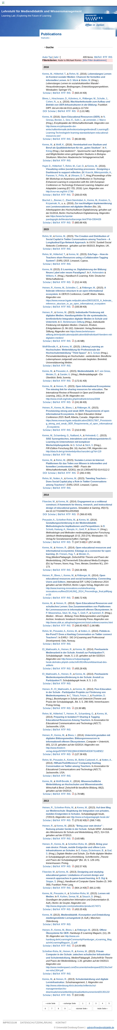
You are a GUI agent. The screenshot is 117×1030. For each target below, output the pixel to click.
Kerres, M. (47, 74)
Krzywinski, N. (53, 203)
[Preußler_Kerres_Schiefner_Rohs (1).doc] (73, 542)
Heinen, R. (47, 287)
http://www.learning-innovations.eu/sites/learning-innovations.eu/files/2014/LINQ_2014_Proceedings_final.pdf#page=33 (79, 591)
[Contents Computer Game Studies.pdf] (88, 888)
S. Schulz (95, 353)
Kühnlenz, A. (74, 98)
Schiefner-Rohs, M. (66, 520)
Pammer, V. (52, 175)
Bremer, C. (59, 200)
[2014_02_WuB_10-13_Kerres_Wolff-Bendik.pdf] (73, 794)
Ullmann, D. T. (78, 175)
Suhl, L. (78, 120)
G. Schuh (77, 445)
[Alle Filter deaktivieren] (94, 60)
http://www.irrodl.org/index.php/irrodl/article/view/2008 (73, 399)
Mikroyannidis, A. (102, 172)
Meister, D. (51, 374)
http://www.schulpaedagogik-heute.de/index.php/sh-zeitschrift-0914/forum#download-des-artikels (76, 662)
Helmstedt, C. (92, 435)
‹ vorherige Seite (69, 1003)
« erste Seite (50, 1003)
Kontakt (61, 1022)
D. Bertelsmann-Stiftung (72, 322)
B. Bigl (102, 878)
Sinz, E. (69, 120)
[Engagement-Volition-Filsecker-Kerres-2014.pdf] (78, 514)
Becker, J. (59, 120)
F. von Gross (103, 371)
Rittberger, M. (89, 98)
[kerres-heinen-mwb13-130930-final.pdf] (73, 625)
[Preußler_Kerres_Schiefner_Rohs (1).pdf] (86, 542)
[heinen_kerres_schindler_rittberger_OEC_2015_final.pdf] (73, 430)
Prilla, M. (63, 175)
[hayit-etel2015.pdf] (73, 195)
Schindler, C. (72, 287)
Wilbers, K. (51, 276)
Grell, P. (83, 529)
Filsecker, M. (48, 501)
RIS (110, 57)
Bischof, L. (47, 200)
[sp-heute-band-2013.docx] (73, 820)
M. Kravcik (87, 172)
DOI (45, 111)
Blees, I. (46, 98)
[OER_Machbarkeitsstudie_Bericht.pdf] (78, 111)
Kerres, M (47, 117)
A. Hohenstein (96, 272)
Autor (45, 57)
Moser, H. (95, 529)
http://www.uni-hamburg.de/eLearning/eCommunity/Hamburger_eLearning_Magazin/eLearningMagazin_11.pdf (79, 939)
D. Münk (74, 80)
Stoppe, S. (51, 881)
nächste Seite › (82, 1009)
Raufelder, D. (99, 695)
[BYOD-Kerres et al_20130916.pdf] (73, 866)
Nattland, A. (76, 435)
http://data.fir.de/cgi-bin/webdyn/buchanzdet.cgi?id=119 (73, 451)
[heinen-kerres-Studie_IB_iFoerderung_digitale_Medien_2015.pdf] (73, 341)
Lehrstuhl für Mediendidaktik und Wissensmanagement (41, 13)
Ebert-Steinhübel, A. (76, 200)
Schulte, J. (102, 98)
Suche (51, 47)
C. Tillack (74, 695)
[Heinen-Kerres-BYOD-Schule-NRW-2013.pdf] (73, 838)
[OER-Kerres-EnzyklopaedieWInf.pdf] (73, 139)
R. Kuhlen (62, 896)
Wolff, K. (60, 144)
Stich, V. (89, 445)
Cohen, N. (51, 101)
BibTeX (98, 57)
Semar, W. (74, 896)
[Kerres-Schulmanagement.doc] (73, 995)
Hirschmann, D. (59, 98)
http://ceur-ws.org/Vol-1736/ (59, 191)
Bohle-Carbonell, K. (88, 760)
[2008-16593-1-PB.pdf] (73, 402)
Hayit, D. (46, 166)
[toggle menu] (113, 3)
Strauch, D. (87, 896)
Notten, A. (58, 478)
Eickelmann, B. (96, 850)
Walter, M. (86, 80)
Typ (50, 57)
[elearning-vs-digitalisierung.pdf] (73, 282)
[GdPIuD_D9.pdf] (73, 909)
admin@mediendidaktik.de (100, 1027)
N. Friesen (62, 554)
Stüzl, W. (66, 613)
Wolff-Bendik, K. (50, 346)
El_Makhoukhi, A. (51, 649)
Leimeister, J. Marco (96, 120)
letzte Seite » (102, 1009)
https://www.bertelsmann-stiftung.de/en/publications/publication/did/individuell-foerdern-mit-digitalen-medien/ (79, 334)
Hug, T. (71, 554)
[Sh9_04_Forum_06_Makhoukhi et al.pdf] (73, 668)
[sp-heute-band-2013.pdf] (88, 820)
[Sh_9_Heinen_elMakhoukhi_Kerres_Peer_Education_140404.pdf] (73, 708)
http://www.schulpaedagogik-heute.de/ (90, 817)
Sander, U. (65, 374)
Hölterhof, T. (60, 74)
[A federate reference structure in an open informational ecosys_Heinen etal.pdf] (73, 307)
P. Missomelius (53, 613)
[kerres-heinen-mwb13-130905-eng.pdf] (73, 570)
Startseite (45, 38)
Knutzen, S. (104, 200)
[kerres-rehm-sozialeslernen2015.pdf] (78, 473)
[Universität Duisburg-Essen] (100, 20)
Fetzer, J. (84, 695)
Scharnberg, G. (61, 435)
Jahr (56, 57)
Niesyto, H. (72, 529)
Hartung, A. (60, 529)
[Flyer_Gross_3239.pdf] (73, 381)
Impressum (10, 1022)
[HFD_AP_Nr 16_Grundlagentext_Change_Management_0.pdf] (73, 222)
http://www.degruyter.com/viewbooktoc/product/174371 (73, 906)
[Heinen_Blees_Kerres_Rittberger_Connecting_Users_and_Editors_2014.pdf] (73, 598)
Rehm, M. (74, 74)
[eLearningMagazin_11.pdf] (73, 946)
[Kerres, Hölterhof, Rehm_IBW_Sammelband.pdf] (73, 93)
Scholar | (47, 93)
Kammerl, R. (98, 613)
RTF (105, 57)
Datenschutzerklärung (36, 1022)
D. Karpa (82, 850)
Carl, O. (80, 166)
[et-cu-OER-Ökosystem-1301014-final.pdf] (73, 754)
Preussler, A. (62, 371)
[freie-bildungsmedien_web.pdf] (88, 625)
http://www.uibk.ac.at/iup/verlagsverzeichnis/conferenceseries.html (79, 622)
